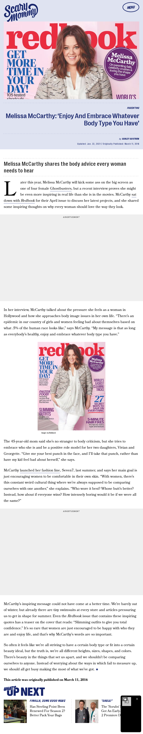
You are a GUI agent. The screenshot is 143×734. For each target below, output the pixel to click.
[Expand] (125, 699)
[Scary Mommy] (21, 12)
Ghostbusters (61, 188)
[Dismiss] (137, 699)
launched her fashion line (40, 470)
